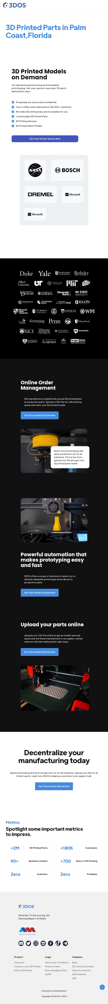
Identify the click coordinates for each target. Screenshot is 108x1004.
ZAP (74, 978)
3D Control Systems (83, 966)
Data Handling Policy (56, 970)
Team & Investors (81, 970)
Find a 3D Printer (23, 970)
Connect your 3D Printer (27, 966)
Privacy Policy (52, 966)
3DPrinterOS (79, 974)
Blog (74, 962)
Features (19, 962)
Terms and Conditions (57, 962)
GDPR (48, 974)
